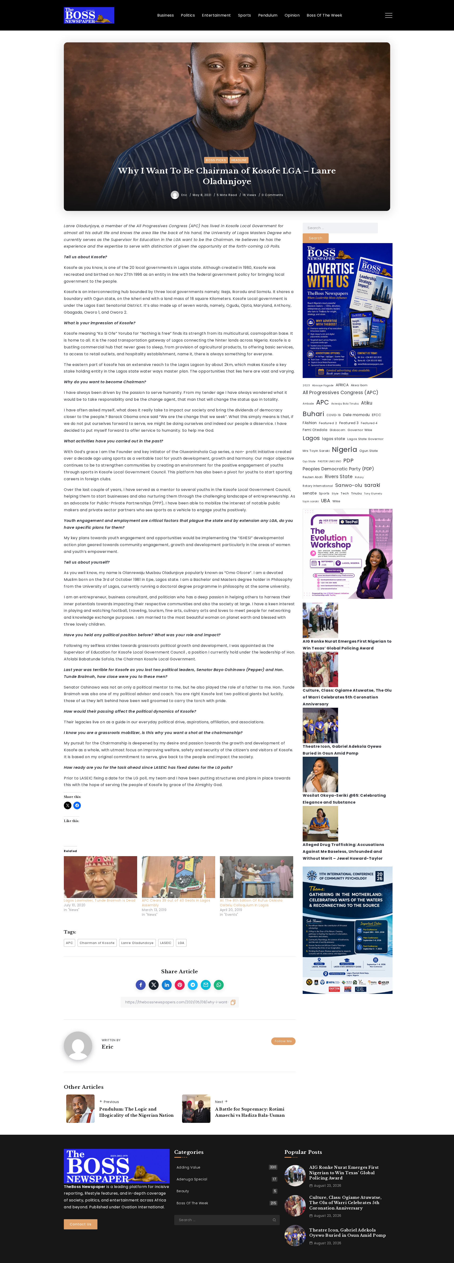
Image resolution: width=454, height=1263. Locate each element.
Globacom (337, 430)
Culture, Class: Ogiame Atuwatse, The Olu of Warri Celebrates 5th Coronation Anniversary (347, 697)
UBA (325, 501)
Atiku (366, 403)
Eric (184, 195)
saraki (372, 485)
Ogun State (368, 451)
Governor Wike (360, 430)
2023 (306, 385)
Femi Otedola (315, 429)
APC (69, 943)
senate (310, 493)
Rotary (359, 477)
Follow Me (283, 1041)
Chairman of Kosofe (97, 943)
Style (335, 493)
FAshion (310, 422)
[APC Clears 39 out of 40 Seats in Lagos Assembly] (178, 877)
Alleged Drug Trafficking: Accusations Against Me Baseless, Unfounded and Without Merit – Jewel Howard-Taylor (343, 851)
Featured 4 (369, 423)
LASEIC (165, 943)
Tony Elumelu (373, 493)
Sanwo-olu (348, 485)
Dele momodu (356, 414)
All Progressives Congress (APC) (341, 392)
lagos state (333, 438)
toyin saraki (311, 501)
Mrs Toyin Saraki (316, 451)
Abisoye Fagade (323, 385)
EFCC (376, 415)
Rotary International (318, 486)
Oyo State (309, 461)
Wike (336, 501)
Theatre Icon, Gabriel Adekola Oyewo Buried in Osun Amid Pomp (347, 1233)
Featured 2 (328, 423)
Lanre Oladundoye (137, 943)
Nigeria (344, 449)
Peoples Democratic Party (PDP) (338, 469)
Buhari (313, 413)
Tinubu (356, 493)
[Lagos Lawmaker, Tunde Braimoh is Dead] (100, 877)
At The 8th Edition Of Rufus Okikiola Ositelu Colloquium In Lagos (251, 902)
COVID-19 (334, 415)
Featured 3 (349, 423)
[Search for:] (340, 228)
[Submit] (276, 1220)
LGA (181, 943)
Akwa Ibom (359, 385)
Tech (345, 493)
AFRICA (342, 384)
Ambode (308, 403)
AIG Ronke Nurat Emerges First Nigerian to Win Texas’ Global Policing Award (344, 1172)
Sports (324, 493)
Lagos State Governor (365, 439)
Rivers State (339, 476)
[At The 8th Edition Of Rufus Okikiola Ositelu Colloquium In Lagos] (256, 877)
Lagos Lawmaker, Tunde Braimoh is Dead (99, 900)
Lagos (311, 438)
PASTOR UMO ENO (329, 461)
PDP (348, 460)
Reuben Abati (313, 477)
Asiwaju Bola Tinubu (345, 403)
